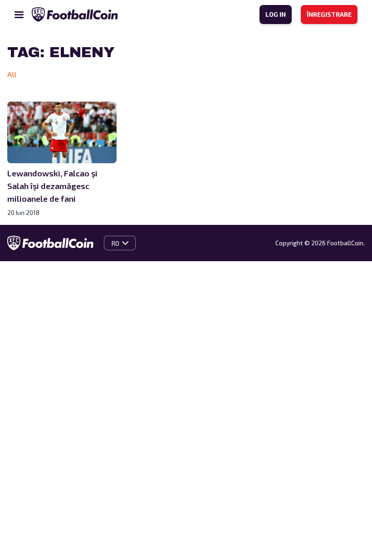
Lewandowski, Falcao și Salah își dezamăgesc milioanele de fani (52, 186)
